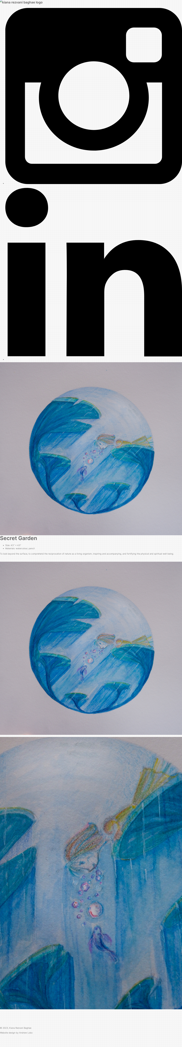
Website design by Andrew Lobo (16, 1032)
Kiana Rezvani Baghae (20, 1028)
